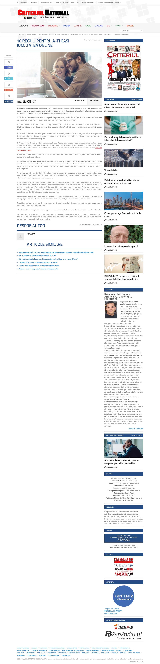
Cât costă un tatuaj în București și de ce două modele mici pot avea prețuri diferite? (48, 259)
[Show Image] (120, 118)
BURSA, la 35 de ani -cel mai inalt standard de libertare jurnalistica (121, 277)
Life (108, 25)
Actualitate (53, 25)
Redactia (34, 2)
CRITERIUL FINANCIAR (113, 611)
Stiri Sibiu (42, 655)
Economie (99, 25)
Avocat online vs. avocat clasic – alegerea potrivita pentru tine (121, 461)
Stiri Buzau (62, 653)
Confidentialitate (46, 2)
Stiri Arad (20, 653)
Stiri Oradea (32, 655)
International (125, 648)
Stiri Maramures (134, 653)
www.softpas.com (110, 613)
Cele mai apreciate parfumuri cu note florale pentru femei (39, 266)
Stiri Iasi (115, 653)
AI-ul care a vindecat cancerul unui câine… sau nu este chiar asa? (122, 105)
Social (88, 25)
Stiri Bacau (41, 653)
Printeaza (94, 100)
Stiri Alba (128, 650)
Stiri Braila (52, 653)
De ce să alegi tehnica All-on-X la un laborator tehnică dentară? (122, 138)
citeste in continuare (135, 429)
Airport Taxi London (112, 609)
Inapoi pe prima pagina (93, 40)
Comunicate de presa (105, 2)
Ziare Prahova (54, 650)
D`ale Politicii (72, 648)
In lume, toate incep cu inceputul (121, 246)
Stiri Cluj (85, 653)
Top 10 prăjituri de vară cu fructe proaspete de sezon (37, 256)
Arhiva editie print (88, 2)
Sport (118, 25)
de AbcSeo (80, 100)
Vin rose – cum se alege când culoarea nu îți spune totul (38, 269)
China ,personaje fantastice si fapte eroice (122, 214)
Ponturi (66, 2)
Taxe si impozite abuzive (100, 648)
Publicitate (75, 2)
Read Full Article (110, 111)
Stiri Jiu (123, 653)
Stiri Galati (105, 653)
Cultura (114, 648)
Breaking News (38, 25)
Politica (67, 25)
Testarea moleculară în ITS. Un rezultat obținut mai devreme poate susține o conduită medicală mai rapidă (56, 252)
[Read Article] (127, 118)
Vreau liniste (110, 170)
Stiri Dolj (95, 653)
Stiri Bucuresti (74, 653)
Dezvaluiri (23, 25)
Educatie (130, 25)
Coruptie (78, 25)
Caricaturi (43, 648)
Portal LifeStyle (23, 650)
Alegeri (34, 648)
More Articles (137, 99)
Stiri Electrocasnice (39, 650)
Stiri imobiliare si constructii (73, 650)
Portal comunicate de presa (112, 650)
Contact (58, 2)
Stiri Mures (21, 655)
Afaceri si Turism (23, 648)
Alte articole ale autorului (91, 224)
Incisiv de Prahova (92, 650)
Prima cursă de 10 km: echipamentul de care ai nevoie (38, 262)
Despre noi (24, 2)
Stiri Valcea (66, 655)
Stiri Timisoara (53, 655)
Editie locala (84, 648)
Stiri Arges (30, 653)
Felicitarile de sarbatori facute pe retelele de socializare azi (121, 181)
